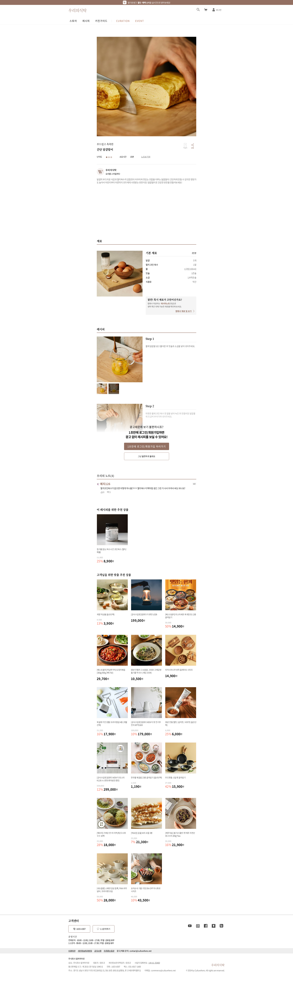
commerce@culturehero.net (163, 970)
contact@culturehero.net (141, 950)
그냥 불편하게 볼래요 (146, 456)
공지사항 (97, 950)
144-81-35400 (154, 962)
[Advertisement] (146, 211)
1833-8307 (81, 928)
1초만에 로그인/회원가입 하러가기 (146, 446)
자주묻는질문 (109, 950)
